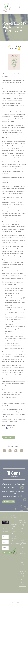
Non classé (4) (22, 564)
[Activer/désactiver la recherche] (19, 7)
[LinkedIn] (16, 451)
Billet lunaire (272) (23, 531)
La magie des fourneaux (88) (22, 542)
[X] (10, 451)
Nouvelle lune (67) (22, 573)
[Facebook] (4, 451)
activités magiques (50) (22, 522)
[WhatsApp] (22, 451)
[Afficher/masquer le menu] (24, 7)
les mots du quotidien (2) (22, 554)
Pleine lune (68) (22, 582)
